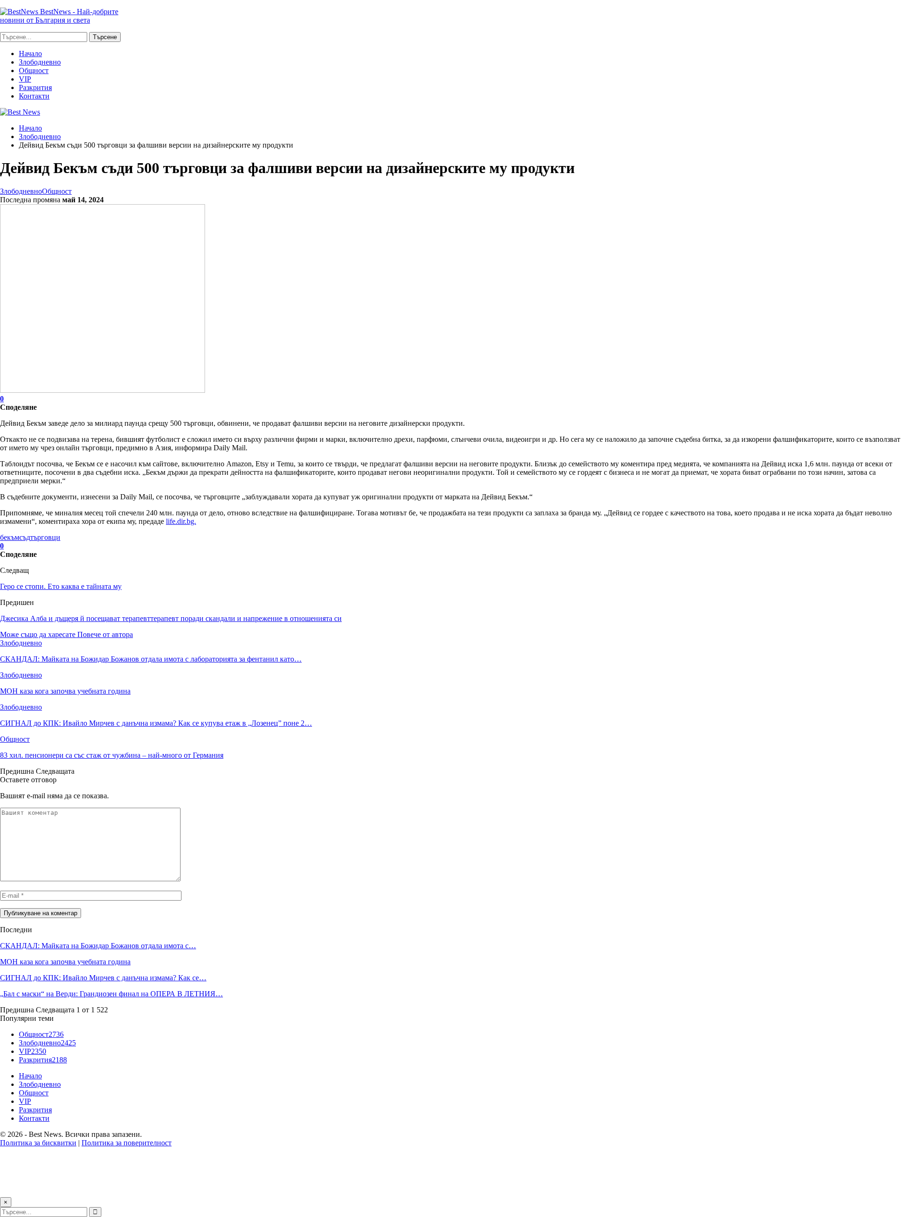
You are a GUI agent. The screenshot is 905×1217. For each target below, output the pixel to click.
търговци (45, 537)
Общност (34, 70)
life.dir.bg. (181, 521)
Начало (30, 54)
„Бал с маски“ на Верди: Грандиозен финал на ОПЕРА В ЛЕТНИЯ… (111, 994)
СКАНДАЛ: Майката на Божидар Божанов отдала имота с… (98, 946)
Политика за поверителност (127, 1143)
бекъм (9, 537)
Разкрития (35, 87)
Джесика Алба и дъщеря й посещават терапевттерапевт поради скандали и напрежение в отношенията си (171, 618)
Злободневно (40, 62)
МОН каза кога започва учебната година (65, 962)
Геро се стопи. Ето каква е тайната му (61, 586)
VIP (25, 79)
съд (24, 537)
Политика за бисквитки (38, 1143)
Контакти (34, 96)
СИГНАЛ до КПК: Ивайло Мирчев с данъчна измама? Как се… (103, 978)
